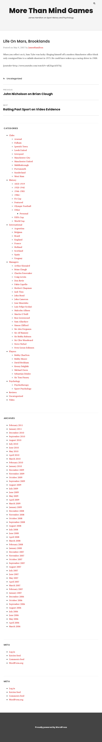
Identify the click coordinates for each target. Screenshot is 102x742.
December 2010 (16, 432)
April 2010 (14, 455)
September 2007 (17, 563)
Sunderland (20, 172)
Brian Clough (20, 269)
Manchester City (22, 157)
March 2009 (14, 503)
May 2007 (13, 577)
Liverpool (19, 153)
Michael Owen (21, 370)
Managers (13, 262)
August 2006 (15, 607)
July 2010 (13, 443)
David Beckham (21, 362)
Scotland (18, 250)
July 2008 (13, 529)
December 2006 (16, 596)
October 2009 (15, 477)
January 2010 (15, 466)
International (15, 224)
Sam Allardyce (21, 321)
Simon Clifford (21, 325)
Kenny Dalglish (21, 366)
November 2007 (16, 555)
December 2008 (16, 510)
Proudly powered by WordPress (51, 727)
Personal (24, 213)
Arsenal (18, 139)
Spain (17, 254)
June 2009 (14, 492)
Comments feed (16, 659)
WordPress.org (16, 663)
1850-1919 (19, 183)
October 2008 (15, 518)
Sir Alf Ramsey (21, 332)
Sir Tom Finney (21, 377)
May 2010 (13, 451)
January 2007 (15, 592)
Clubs (11, 135)
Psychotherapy (21, 384)
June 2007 (14, 574)
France (17, 243)
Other (17, 209)
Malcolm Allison (22, 310)
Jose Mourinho (21, 302)
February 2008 (16, 544)
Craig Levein (20, 276)
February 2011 (16, 425)
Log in (12, 651)
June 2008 (14, 533)
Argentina (19, 228)
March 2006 (14, 626)
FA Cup (17, 198)
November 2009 (16, 473)
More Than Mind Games (51, 10)
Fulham (18, 142)
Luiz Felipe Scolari (23, 306)
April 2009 (14, 499)
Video (11, 399)
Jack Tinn (19, 291)
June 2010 (14, 447)
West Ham (19, 176)
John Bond (19, 295)
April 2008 (14, 537)
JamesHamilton (35, 47)
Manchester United (23, 161)
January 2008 (15, 548)
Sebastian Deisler (22, 373)
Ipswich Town (21, 146)
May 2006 (13, 618)
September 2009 (17, 481)
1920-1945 (19, 187)
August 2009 (15, 484)
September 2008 (17, 522)
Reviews (13, 392)
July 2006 (13, 611)
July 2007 (13, 570)
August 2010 (15, 440)
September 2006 (17, 604)
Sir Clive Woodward (23, 340)
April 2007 (14, 581)
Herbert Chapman (23, 288)
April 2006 (14, 622)
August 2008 (15, 525)
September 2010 (17, 436)
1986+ (17, 194)
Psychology (14, 381)
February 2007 (16, 589)
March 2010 (14, 458)
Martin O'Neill (21, 314)
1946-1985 (19, 191)
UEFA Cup (19, 217)
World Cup (19, 221)
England (18, 239)
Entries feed (15, 655)
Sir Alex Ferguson (22, 329)
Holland (18, 247)
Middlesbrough (21, 165)
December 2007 (16, 551)
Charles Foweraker (23, 273)
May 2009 (13, 496)
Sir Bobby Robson (22, 336)
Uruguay (18, 258)
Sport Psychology (22, 388)
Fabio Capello (20, 284)
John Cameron (21, 299)
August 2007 (15, 566)
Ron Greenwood (22, 317)
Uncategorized (14, 78)
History (12, 180)
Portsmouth (20, 168)
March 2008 (14, 540)
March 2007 (14, 585)
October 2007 (15, 559)
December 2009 (16, 469)
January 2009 (15, 507)
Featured (18, 202)
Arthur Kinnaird (22, 265)
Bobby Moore (20, 358)
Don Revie (19, 280)
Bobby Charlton (21, 355)
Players (12, 351)
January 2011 (15, 428)
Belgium (18, 232)
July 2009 (13, 488)
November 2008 (16, 514)
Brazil (17, 235)
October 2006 (15, 600)
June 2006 (14, 615)
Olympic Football (22, 206)
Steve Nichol (20, 343)
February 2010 (16, 462)
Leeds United (20, 150)
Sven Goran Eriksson (24, 347)
